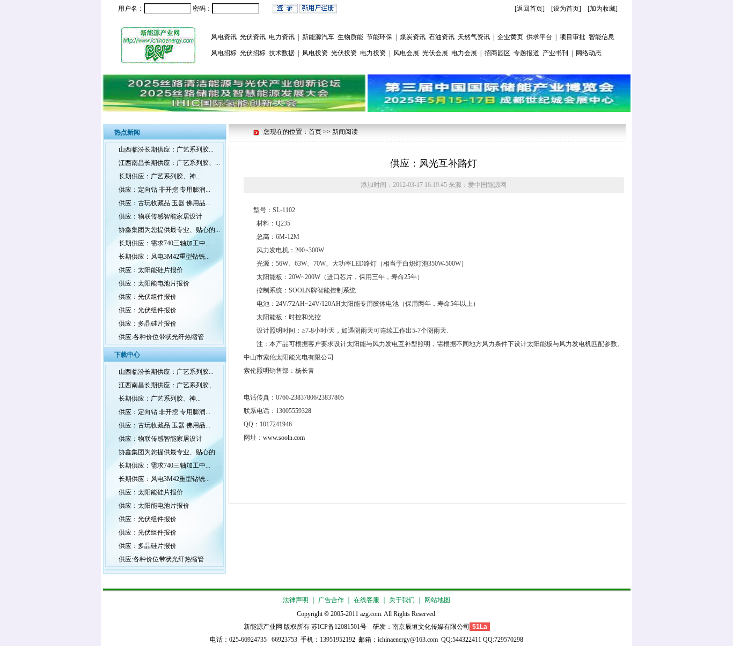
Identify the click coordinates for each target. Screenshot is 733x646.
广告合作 (331, 600)
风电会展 (406, 53)
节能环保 (379, 37)
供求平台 (539, 37)
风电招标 (224, 53)
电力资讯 (282, 37)
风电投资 (315, 53)
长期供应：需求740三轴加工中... (164, 243)
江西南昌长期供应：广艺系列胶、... (169, 163)
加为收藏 (602, 8)
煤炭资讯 (413, 37)
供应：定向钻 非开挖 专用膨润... (164, 189)
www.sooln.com (284, 437)
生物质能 (350, 37)
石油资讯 (442, 37)
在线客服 (366, 600)
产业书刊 (555, 53)
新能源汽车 (318, 37)
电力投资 (373, 53)
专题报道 (526, 53)
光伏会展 (435, 53)
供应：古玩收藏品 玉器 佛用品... (164, 203)
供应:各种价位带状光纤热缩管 (161, 337)
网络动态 (589, 53)
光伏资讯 (253, 37)
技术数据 (282, 53)
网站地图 (437, 600)
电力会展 (464, 53)
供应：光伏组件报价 (148, 297)
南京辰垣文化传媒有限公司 (431, 626)
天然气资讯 (474, 37)
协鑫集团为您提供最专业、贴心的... (169, 230)
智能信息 (601, 37)
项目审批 (572, 37)
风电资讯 (224, 37)
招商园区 (497, 53)
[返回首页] (530, 8)
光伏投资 (344, 53)
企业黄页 (510, 37)
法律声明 (296, 600)
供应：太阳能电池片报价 (154, 283)
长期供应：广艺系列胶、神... (160, 176)
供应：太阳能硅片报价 (151, 270)
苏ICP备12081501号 (338, 626)
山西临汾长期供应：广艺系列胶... (166, 149)
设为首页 (566, 8)
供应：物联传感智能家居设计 (160, 216)
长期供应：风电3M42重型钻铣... (164, 256)
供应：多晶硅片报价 (148, 323)
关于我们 (402, 600)
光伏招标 (253, 53)
